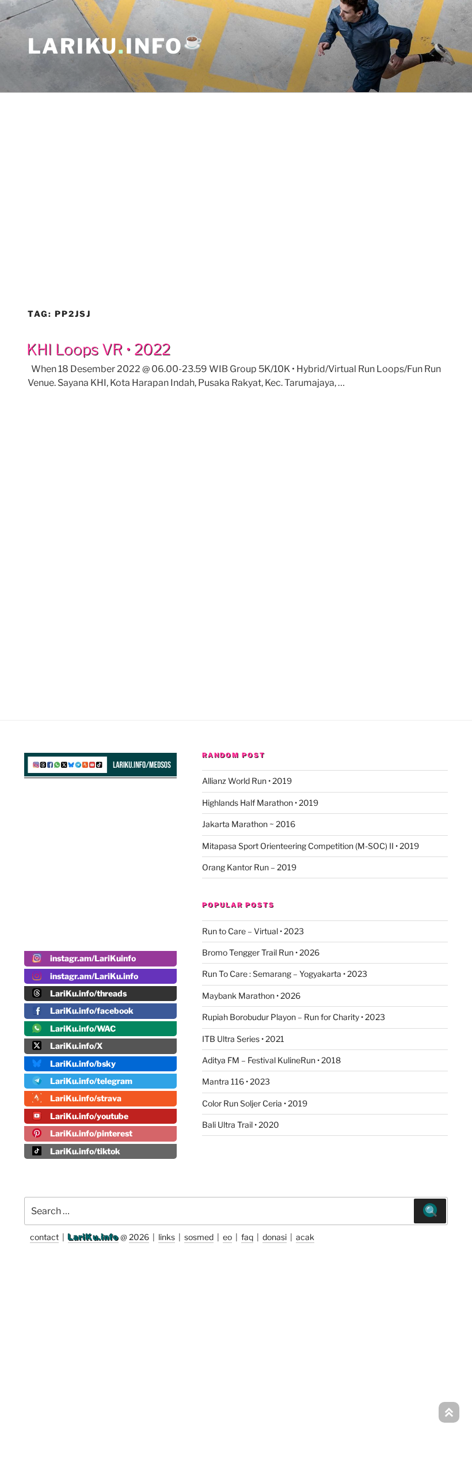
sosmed (199, 1237)
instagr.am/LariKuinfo (93, 958)
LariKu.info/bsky (83, 1063)
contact (44, 1237)
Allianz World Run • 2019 (247, 781)
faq (247, 1237)
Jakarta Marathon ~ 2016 (248, 824)
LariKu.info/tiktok (85, 1151)
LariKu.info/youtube (89, 1116)
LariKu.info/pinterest (91, 1133)
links (166, 1237)
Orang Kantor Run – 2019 (249, 867)
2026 (139, 1237)
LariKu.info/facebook (92, 1010)
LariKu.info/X (76, 1046)
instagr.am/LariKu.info (94, 976)
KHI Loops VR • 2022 (98, 349)
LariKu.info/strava (85, 1098)
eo (227, 1237)
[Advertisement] (236, 175)
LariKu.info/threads (88, 993)
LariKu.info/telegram (91, 1081)
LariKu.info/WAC (83, 1028)
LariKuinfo (116, 46)
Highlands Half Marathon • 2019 (260, 803)
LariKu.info (93, 1237)
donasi (274, 1237)
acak (305, 1237)
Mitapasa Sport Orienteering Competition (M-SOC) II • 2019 (310, 846)
